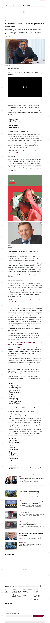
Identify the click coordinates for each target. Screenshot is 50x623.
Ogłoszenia (25, 592)
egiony (28, 5)
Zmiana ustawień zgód (16, 592)
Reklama (25, 591)
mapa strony (7, 607)
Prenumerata (26, 594)
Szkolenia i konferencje (9, 603)
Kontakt (6, 592)
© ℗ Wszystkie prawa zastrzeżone (15, 467)
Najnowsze (25, 474)
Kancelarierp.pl (37, 596)
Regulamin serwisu (16, 594)
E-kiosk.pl (36, 591)
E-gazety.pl (36, 592)
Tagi (33, 474)
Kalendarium (15, 607)
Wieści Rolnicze (37, 597)
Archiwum (25, 595)
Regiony (8, 20)
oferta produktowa (25, 607)
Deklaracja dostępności (16, 596)
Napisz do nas (7, 594)
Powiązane (7, 474)
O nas (6, 591)
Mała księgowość (37, 595)
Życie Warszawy (37, 599)
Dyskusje (13, 20)
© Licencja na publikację (13, 465)
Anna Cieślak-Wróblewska (13, 68)
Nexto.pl (35, 594)
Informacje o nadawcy (16, 595)
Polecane (16, 474)
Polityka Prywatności (16, 591)
